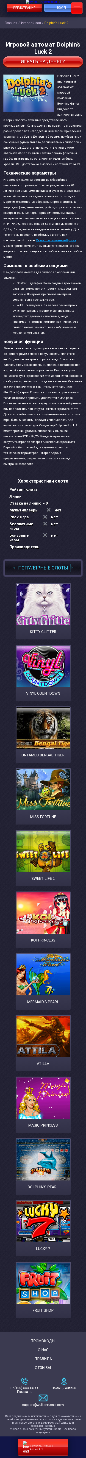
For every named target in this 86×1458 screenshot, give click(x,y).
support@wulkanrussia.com (43, 1405)
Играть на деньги (43, 61)
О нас (43, 1350)
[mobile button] (77, 8)
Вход (61, 8)
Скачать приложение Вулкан (56, 240)
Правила (43, 1359)
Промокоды (43, 1341)
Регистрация (24, 8)
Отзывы (43, 1368)
